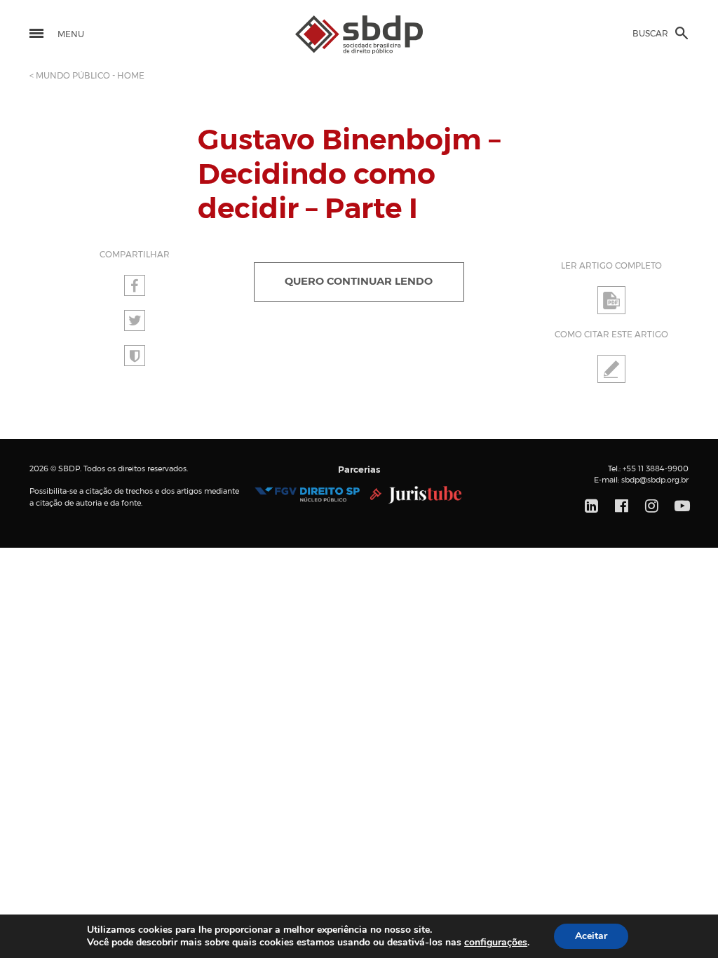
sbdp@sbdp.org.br (655, 480)
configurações (495, 942)
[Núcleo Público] (307, 494)
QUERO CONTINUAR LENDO (359, 281)
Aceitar (591, 936)
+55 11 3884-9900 (656, 469)
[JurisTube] (416, 494)
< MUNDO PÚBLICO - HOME (86, 76)
